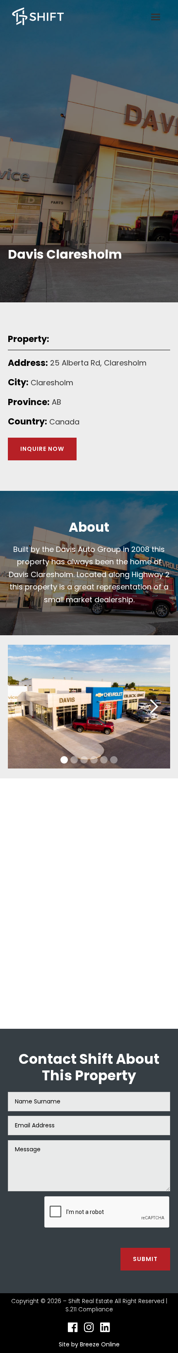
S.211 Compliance (89, 1309)
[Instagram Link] (88, 1327)
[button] (155, 17)
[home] (36, 17)
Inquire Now (42, 449)
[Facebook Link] (72, 1327)
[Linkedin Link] (105, 1327)
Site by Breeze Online (89, 1344)
